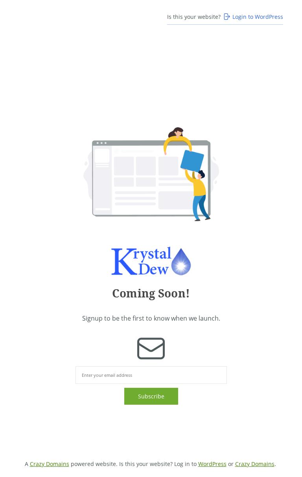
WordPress (212, 464)
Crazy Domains (49, 464)
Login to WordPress (257, 16)
